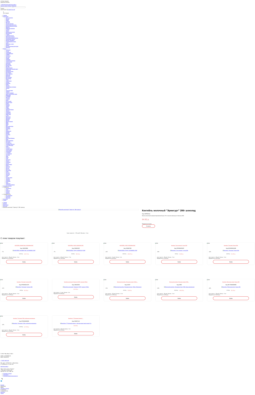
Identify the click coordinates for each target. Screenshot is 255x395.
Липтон (7, 110)
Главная (5, 202)
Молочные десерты (10, 36)
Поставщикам (9, 195)
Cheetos (7, 175)
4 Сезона (8, 147)
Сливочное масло (10, 35)
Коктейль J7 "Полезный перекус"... (75, 318)
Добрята (8, 91)
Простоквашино (9, 140)
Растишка (8, 141)
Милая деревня (9, 121)
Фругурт (8, 169)
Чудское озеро (9, 177)
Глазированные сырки (11, 41)
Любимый (8, 112)
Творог (7, 30)
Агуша (7, 51)
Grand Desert (8, 81)
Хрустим (8, 174)
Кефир (7, 20)
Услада (7, 163)
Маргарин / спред (10, 44)
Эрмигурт (8, 183)
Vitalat (7, 79)
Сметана (8, 21)
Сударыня (8, 152)
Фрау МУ (8, 166)
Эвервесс (8, 178)
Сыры (7, 42)
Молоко (7, 18)
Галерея (7, 191)
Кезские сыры (9, 102)
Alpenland (8, 59)
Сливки (7, 34)
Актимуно (8, 55)
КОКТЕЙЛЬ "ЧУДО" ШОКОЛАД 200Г (76, 245)
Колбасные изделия (10, 32)
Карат (7, 100)
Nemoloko (8, 128)
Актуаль (8, 57)
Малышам (8, 117)
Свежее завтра (9, 149)
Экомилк (8, 180)
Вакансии (8, 197)
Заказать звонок (4, 5)
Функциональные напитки (12, 38)
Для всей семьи (9, 90)
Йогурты (8, 22)
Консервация (9, 33)
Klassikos (8, 104)
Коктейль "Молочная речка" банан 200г (231, 281)
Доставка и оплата (7, 373)
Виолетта (8, 76)
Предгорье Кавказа (10, 138)
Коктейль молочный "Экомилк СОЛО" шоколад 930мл (75, 281)
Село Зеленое (9, 150)
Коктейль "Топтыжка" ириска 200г (24, 281)
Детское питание (9, 23)
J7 (6, 89)
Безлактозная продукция (11, 26)
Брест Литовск (9, 73)
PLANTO (8, 134)
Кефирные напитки (10, 28)
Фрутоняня (8, 170)
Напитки (8, 47)
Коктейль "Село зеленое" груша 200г (179, 245)
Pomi (7, 135)
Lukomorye (8, 113)
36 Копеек (8, 50)
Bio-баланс (8, 64)
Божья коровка (9, 67)
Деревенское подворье (11, 86)
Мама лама (8, 114)
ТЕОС (7, 157)
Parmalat (7, 132)
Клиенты (8, 190)
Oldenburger (8, 131)
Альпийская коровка (10, 60)
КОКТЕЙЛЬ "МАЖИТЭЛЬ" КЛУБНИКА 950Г (24, 245)
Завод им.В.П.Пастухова (11, 94)
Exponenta (8, 181)
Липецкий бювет (10, 109)
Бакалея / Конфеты (10, 40)
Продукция (5, 204)
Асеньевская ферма (10, 184)
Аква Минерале (9, 53)
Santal (7, 146)
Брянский (8, 75)
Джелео (7, 88)
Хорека (7, 45)
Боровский (8, 70)
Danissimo (8, 83)
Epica (7, 182)
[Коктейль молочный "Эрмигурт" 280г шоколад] (70, 209)
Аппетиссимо (9, 61)
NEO (7, 129)
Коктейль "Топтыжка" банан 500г (231, 245)
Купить (24, 261)
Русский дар (8, 143)
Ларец (7, 107)
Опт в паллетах (9, 17)
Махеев (7, 120)
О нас (7, 189)
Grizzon (7, 82)
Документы (8, 188)
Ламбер (7, 106)
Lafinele (7, 108)
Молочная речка (9, 126)
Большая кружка (9, 71)
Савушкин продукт (10, 144)
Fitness (7, 165)
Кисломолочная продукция (12, 46)
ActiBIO (7, 54)
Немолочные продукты (11, 24)
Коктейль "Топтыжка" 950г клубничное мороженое (24, 318)
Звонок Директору (12, 5)
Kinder (7, 103)
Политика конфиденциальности (10, 376)
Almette (7, 58)
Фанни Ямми (9, 164)
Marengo (8, 119)
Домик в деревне (10, 92)
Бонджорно (8, 72)
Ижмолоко (8, 95)
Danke (7, 84)
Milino (7, 123)
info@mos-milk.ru (12, 4)
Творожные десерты (10, 39)
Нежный (8, 127)
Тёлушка (8, 154)
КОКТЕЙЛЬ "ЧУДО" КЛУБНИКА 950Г (127, 245)
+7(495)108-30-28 (5, 4)
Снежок (7, 29)
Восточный (8, 78)
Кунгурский (8, 101)
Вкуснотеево (9, 77)
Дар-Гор (7, 85)
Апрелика (8, 63)
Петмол (7, 133)
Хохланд (8, 172)
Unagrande (8, 162)
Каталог (5, 203)
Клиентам (8, 196)
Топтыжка (8, 159)
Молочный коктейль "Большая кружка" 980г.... (179, 281)
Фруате (7, 168)
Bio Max (8, 66)
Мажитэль (8, 116)
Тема (7, 156)
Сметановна (8, 151)
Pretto (7, 139)
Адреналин (8, 52)
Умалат (7, 160)
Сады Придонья (9, 145)
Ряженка (8, 27)
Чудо (7, 176)
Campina (8, 98)
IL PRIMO (8, 96)
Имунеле (8, 97)
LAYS (7, 115)
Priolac (7, 137)
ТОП (7, 158)
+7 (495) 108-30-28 (5, 360)
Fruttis (7, 171)
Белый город (9, 65)
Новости (8, 193)
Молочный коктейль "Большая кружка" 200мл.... (127, 281)
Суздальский (9, 153)
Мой (7, 125)
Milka (7, 122)
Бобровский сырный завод (12, 69)
